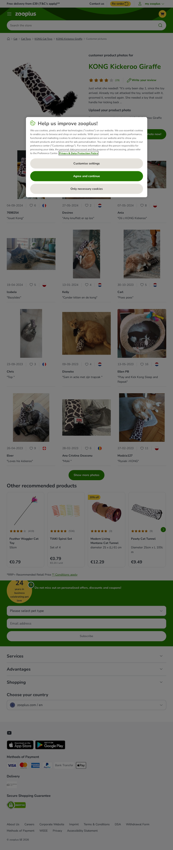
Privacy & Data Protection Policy (78, 153)
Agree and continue (86, 176)
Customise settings (86, 163)
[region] (86, 157)
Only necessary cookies (86, 189)
